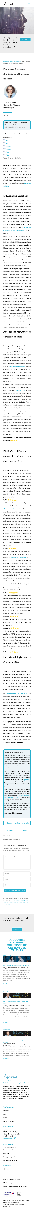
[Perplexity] (17, 148)
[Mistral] (17, 153)
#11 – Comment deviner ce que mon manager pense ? (16, 1006)
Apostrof (26, 780)
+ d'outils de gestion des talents (17, 823)
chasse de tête (20, 390)
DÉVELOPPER (7, 955)
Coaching (6, 1153)
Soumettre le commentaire (15, 890)
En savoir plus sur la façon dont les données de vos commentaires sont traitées (15, 903)
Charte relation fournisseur (12, 1179)
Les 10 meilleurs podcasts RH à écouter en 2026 (16, 965)
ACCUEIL (6, 61)
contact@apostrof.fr (9, 1138)
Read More (6, 984)
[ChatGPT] (17, 142)
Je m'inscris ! (25, 39)
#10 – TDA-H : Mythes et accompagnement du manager (16, 1044)
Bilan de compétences (10, 1160)
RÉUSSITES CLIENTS (15, 61)
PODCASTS (6, 991)
